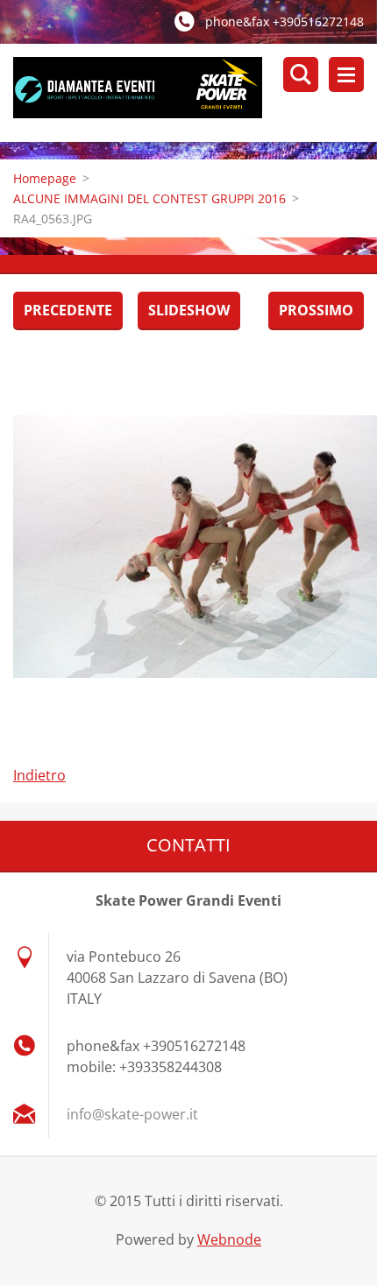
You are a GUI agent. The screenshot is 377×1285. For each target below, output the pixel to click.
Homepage (44, 178)
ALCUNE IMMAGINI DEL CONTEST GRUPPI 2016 (149, 198)
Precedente (68, 310)
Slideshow (189, 310)
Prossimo (316, 310)
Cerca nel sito (300, 74)
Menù (346, 74)
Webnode (229, 1239)
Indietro (39, 775)
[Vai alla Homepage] (195, 93)
